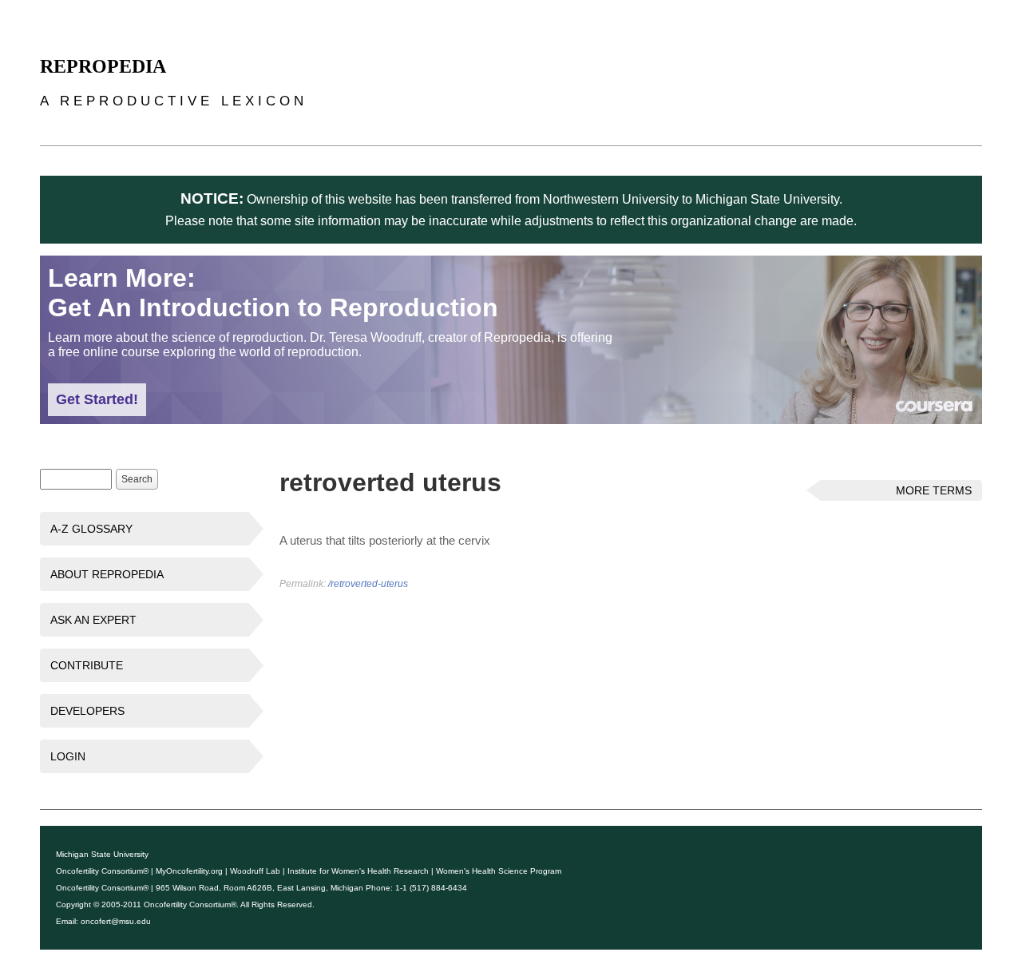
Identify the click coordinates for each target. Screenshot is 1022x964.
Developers (87, 710)
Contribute (86, 665)
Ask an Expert (93, 619)
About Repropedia (107, 574)
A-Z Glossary (91, 528)
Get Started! (97, 399)
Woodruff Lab (255, 871)
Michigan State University (102, 854)
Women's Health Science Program (498, 871)
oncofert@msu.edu (116, 921)
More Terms (934, 490)
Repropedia (103, 66)
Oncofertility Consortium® (102, 871)
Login (67, 756)
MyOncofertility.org (189, 871)
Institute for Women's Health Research (358, 871)
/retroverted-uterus (368, 583)
